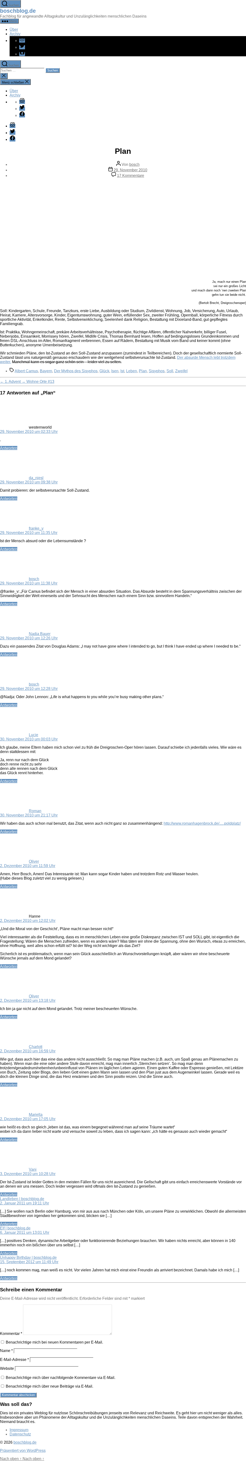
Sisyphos (157, 371)
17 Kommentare (130, 176)
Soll (169, 371)
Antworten (8, 448)
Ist (122, 371)
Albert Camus (26, 371)
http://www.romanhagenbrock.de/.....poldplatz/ (202, 823)
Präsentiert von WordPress (23, 1450)
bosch (134, 164)
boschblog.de (18, 11)
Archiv (15, 34)
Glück (104, 371)
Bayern (46, 371)
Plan (143, 371)
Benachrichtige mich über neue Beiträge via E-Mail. (49, 1386)
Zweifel (181, 371)
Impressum (19, 1430)
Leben (131, 371)
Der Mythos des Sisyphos (76, 371)
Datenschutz (20, 1434)
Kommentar (11, 1334)
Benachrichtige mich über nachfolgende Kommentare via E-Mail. (60, 1378)
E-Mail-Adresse (14, 1360)
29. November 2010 (130, 170)
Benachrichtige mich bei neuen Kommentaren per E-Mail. (54, 1342)
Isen (114, 371)
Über (14, 29)
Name (6, 1351)
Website (7, 1368)
